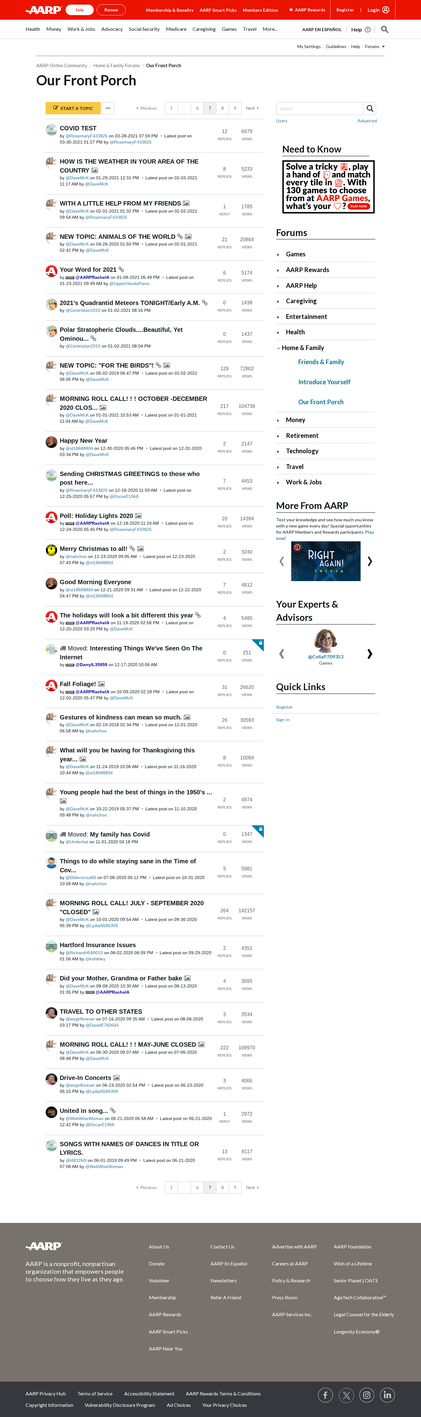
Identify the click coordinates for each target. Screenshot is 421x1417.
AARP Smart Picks (218, 10)
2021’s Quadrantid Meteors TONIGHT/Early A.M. (131, 302)
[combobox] (325, 108)
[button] (385, 29)
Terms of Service (94, 1393)
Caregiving (301, 300)
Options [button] (108, 108)
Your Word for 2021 (89, 269)
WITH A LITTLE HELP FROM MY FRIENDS (121, 203)
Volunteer (159, 1280)
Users (282, 120)
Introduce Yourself (324, 381)
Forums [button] (372, 46)
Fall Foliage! (79, 684)
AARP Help (301, 285)
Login (374, 10)
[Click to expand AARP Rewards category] (280, 270)
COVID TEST (78, 128)
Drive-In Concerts (86, 1077)
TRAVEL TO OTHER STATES (101, 1011)
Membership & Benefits (170, 10)
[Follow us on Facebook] (325, 1395)
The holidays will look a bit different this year (127, 615)
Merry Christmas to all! (94, 548)
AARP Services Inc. (292, 1314)
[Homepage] (44, 9)
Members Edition (260, 10)
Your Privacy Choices (224, 1405)
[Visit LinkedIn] (387, 1395)
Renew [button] (111, 9)
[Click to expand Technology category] (280, 451)
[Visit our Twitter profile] (346, 1395)
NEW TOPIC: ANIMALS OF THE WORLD (118, 236)
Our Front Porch (321, 401)
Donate (157, 1263)
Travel (295, 466)
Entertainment (306, 316)
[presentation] (282, 558)
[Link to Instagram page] (367, 1395)
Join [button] (80, 9)
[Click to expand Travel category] (280, 467)
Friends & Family (321, 361)
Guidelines (336, 46)
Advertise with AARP (294, 1246)
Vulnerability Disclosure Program (120, 1405)
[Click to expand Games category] (280, 254)
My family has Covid (120, 834)
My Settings (309, 46)
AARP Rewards (307, 269)
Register (345, 9)
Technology (302, 450)
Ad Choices (179, 1405)
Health (295, 332)
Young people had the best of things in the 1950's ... (136, 792)
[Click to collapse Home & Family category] (278, 348)
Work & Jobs (304, 482)
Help (355, 46)
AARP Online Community (61, 65)
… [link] (184, 108)
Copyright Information (49, 1405)
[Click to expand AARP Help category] (280, 286)
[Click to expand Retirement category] (280, 436)
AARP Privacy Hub (46, 1393)
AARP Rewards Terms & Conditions (223, 1393)
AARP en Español (321, 29)
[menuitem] (33, 32)
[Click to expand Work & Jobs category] (280, 482)
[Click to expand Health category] (280, 332)
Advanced (367, 120)
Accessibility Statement (149, 1393)
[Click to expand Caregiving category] (280, 301)
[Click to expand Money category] (280, 420)
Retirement (302, 435)
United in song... (85, 1110)
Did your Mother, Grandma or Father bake (122, 978)
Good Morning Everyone (95, 582)
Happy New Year (84, 440)
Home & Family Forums (116, 65)
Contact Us (223, 1246)
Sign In (282, 719)
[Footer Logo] (75, 1246)
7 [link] (210, 108)
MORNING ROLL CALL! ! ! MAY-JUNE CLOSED (129, 1044)
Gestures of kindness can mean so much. (122, 717)
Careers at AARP (290, 1263)
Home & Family (303, 347)
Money (295, 419)
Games (295, 254)
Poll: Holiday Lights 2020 (97, 515)
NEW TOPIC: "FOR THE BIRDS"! (108, 365)
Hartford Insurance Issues (98, 945)
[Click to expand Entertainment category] (280, 317)
